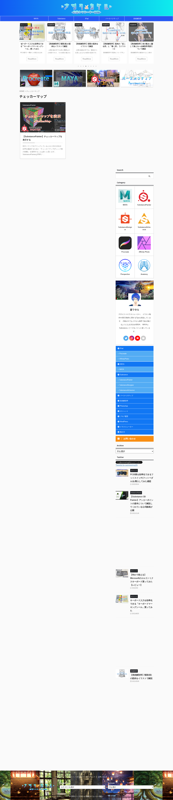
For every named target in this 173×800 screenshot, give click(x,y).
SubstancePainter (125, 380)
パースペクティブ (112, 19)
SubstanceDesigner (126, 385)
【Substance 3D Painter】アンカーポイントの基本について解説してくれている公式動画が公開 (141, 503)
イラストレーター (126, 427)
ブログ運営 (124, 416)
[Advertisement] (135, 128)
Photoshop (124, 406)
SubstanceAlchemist (127, 390)
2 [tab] (81, 66)
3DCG (122, 364)
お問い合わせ (102, 777)
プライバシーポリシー (75, 777)
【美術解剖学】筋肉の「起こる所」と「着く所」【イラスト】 (114, 46)
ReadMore (32, 59)
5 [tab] (88, 66)
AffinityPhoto (124, 359)
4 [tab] (86, 66)
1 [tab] (78, 66)
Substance (61, 19)
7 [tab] (93, 66)
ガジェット (124, 411)
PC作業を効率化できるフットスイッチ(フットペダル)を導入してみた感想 (141, 477)
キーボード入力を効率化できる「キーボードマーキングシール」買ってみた (32, 46)
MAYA (36, 19)
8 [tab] (96, 66)
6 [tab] (91, 66)
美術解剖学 (137, 19)
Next (151, 44)
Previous (21, 44)
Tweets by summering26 (127, 465)
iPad (86, 19)
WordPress (124, 422)
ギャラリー (114, 777)
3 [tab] (83, 66)
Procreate (123, 354)
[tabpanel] (32, 43)
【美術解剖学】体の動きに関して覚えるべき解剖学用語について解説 (141, 46)
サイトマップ (90, 777)
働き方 (122, 432)
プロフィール (59, 777)
